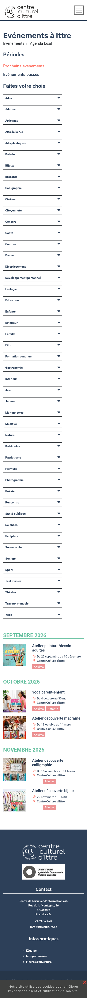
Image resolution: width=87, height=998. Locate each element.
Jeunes (10, 401)
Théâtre (10, 592)
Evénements (13, 43)
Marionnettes (14, 412)
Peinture (11, 468)
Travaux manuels (17, 603)
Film (8, 345)
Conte (9, 233)
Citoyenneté (13, 210)
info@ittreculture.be (43, 927)
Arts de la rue (14, 131)
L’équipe (31, 950)
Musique (11, 423)
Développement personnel (23, 277)
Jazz (8, 390)
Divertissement (15, 266)
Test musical (13, 581)
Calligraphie (13, 188)
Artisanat (11, 120)
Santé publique (15, 513)
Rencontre (12, 502)
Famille (10, 334)
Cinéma (10, 199)
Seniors (10, 558)
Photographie (14, 480)
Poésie (10, 491)
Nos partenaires (36, 956)
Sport (9, 569)
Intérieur (11, 379)
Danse (9, 255)
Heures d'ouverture (39, 961)
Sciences (11, 525)
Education (12, 300)
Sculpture (11, 536)
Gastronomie (14, 367)
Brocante (11, 176)
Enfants (10, 311)
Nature (10, 435)
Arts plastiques (15, 143)
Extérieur (11, 322)
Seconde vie (13, 547)
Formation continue (18, 356)
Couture (10, 244)
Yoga (8, 614)
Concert (10, 221)
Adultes (10, 109)
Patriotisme (13, 457)
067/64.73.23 (43, 920)
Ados (8, 98)
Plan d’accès (43, 914)
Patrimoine (12, 446)
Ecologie (11, 289)
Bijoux (9, 165)
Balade (10, 154)
